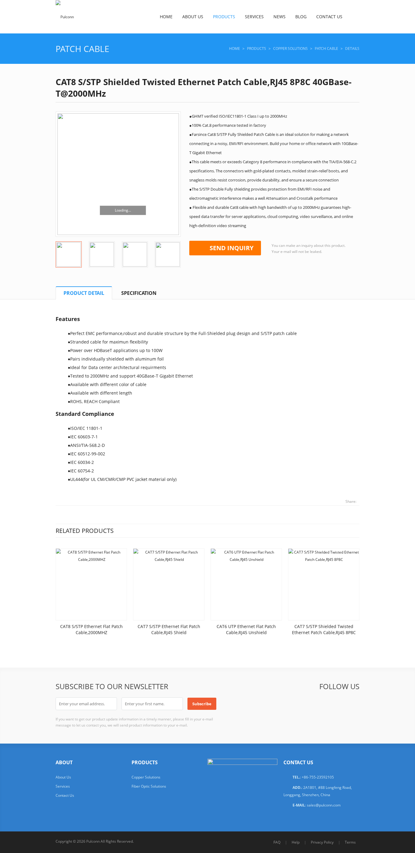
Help (296, 842)
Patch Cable (82, 48)
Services (254, 16)
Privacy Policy (322, 842)
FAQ (276, 842)
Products (224, 16)
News (279, 16)
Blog (301, 16)
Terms (350, 842)
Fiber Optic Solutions (149, 786)
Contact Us (329, 16)
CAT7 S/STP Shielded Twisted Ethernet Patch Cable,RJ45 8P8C (324, 629)
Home (166, 16)
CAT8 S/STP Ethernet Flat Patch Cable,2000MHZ (91, 629)
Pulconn (93, 841)
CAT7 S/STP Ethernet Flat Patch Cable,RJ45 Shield (169, 629)
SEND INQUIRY (231, 248)
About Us (192, 16)
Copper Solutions (290, 48)
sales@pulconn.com (324, 805)
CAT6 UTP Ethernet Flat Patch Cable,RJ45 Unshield (246, 629)
